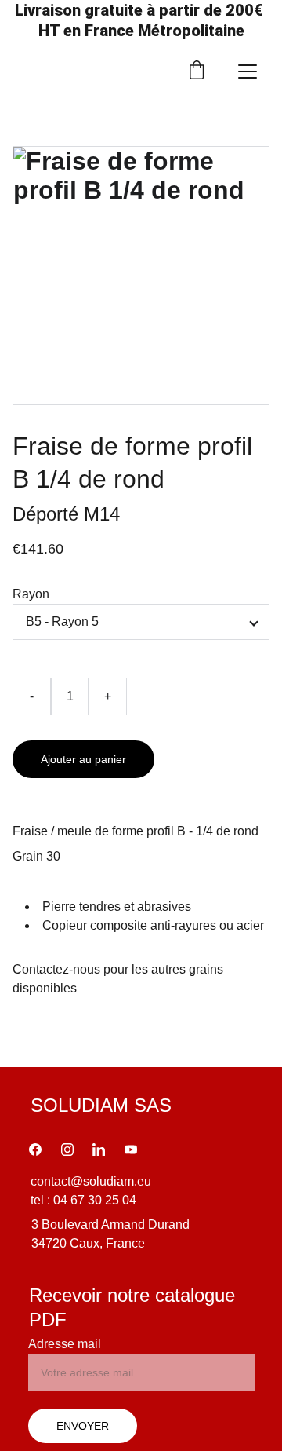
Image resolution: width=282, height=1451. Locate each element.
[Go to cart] (196, 71)
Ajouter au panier (83, 759)
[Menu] (247, 71)
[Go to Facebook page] (35, 1149)
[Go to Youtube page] (131, 1149)
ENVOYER (82, 1426)
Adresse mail (64, 1343)
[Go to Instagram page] (67, 1149)
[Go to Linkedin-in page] (98, 1149)
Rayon (31, 594)
